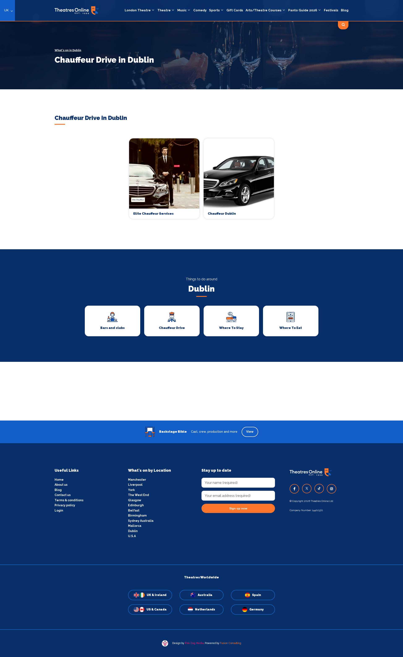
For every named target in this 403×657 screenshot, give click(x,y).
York (131, 490)
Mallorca (134, 525)
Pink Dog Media (194, 643)
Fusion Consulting (230, 643)
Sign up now (238, 508)
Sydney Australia (140, 520)
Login (59, 510)
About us (61, 484)
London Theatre (138, 10)
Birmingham (137, 515)
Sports (214, 10)
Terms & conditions (69, 500)
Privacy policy (65, 505)
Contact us (63, 495)
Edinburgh (136, 505)
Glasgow (134, 500)
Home (59, 479)
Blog (344, 10)
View (250, 431)
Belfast (133, 510)
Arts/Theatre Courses (263, 10)
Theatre (164, 10)
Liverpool (135, 484)
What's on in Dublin (68, 50)
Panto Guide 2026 (302, 10)
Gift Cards (234, 10)
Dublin (133, 531)
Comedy (200, 10)
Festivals (331, 10)
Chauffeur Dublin (222, 214)
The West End (138, 495)
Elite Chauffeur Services (153, 214)
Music (182, 10)
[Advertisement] (201, 391)
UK (6, 10)
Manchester (137, 479)
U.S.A (132, 536)
